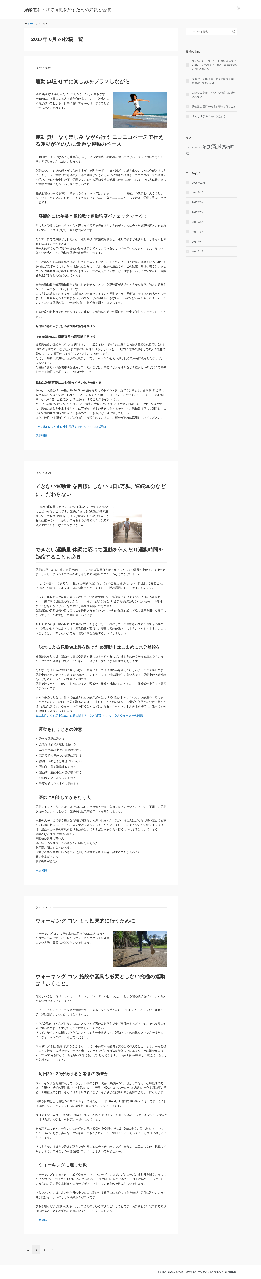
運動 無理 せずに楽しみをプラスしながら (83, 81)
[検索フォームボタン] (233, 31)
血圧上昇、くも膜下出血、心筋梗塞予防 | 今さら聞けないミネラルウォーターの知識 (89, 715)
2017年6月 (198, 222)
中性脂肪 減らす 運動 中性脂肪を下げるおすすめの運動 (71, 426)
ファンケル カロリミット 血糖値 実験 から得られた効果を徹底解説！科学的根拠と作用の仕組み (214, 65)
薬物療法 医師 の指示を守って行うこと (214, 106)
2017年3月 (198, 251)
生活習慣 (41, 870)
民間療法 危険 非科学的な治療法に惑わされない (214, 94)
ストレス (189, 147)
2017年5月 (198, 231)
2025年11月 (198, 182)
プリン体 (198, 147)
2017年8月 (198, 202)
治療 (206, 147)
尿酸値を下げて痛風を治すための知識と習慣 (67, 9)
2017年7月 (198, 212)
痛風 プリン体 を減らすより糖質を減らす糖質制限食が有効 (214, 80)
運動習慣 (41, 435)
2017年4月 (198, 241)
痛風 (216, 146)
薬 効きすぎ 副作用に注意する (209, 116)
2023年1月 (198, 192)
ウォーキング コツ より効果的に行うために (85, 921)
